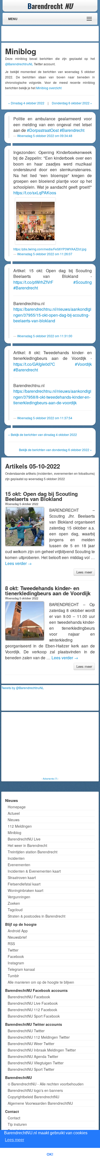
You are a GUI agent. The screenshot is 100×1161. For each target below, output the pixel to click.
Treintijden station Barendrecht (32, 851)
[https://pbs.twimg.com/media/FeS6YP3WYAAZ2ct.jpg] (35, 221)
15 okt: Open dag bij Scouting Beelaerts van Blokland (41, 496)
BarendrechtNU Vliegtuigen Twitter (36, 1062)
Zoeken (14, 903)
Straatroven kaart (22, 877)
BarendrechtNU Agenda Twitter (33, 1056)
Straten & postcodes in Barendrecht (36, 916)
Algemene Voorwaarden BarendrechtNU (40, 1103)
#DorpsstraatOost (43, 130)
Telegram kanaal (21, 969)
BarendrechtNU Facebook (29, 996)
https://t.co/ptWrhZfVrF (33, 282)
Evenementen (19, 864)
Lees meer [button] (14, 1140)
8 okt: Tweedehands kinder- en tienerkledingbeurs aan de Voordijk (48, 590)
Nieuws (13, 819)
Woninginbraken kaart (25, 890)
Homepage (17, 806)
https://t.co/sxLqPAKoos (34, 193)
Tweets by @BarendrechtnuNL (22, 687)
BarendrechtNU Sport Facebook (34, 1016)
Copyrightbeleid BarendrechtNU (33, 1096)
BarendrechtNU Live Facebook (33, 1003)
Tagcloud (15, 909)
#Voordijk (83, 364)
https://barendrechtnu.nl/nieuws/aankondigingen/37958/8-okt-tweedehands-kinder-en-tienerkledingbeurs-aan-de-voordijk (52, 397)
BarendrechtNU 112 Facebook (32, 1009)
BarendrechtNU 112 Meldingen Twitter (39, 1037)
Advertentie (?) (50, 778)
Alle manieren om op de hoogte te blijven (41, 982)
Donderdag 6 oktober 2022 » (72, 103)
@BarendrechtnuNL (19, 64)
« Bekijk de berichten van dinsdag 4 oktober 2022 (42, 434)
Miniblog (14, 832)
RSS (11, 943)
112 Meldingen (20, 826)
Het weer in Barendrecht (27, 845)
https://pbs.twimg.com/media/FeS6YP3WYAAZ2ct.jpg (49, 249)
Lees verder (18, 563)
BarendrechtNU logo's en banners (35, 1090)
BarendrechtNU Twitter (26, 1030)
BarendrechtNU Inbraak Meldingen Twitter (42, 1050)
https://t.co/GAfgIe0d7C (34, 364)
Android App (18, 930)
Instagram (16, 962)
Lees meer (84, 572)
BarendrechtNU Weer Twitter (31, 1043)
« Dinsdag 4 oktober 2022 (26, 103)
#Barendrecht (72, 130)
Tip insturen (17, 1124)
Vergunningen (19, 896)
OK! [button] (50, 1154)
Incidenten (16, 858)
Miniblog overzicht (49, 88)
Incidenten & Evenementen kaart (34, 871)
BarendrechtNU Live (24, 839)
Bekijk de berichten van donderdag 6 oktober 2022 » (55, 449)
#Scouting (82, 282)
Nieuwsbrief (17, 937)
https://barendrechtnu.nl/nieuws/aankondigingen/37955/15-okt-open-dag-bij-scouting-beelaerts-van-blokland (52, 315)
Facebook (16, 956)
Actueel (14, 813)
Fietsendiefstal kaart (24, 883)
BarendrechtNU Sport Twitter (31, 1069)
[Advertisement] (56, 33)
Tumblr (13, 975)
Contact (14, 1117)
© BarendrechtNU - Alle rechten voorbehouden (46, 1083)
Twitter (13, 950)
